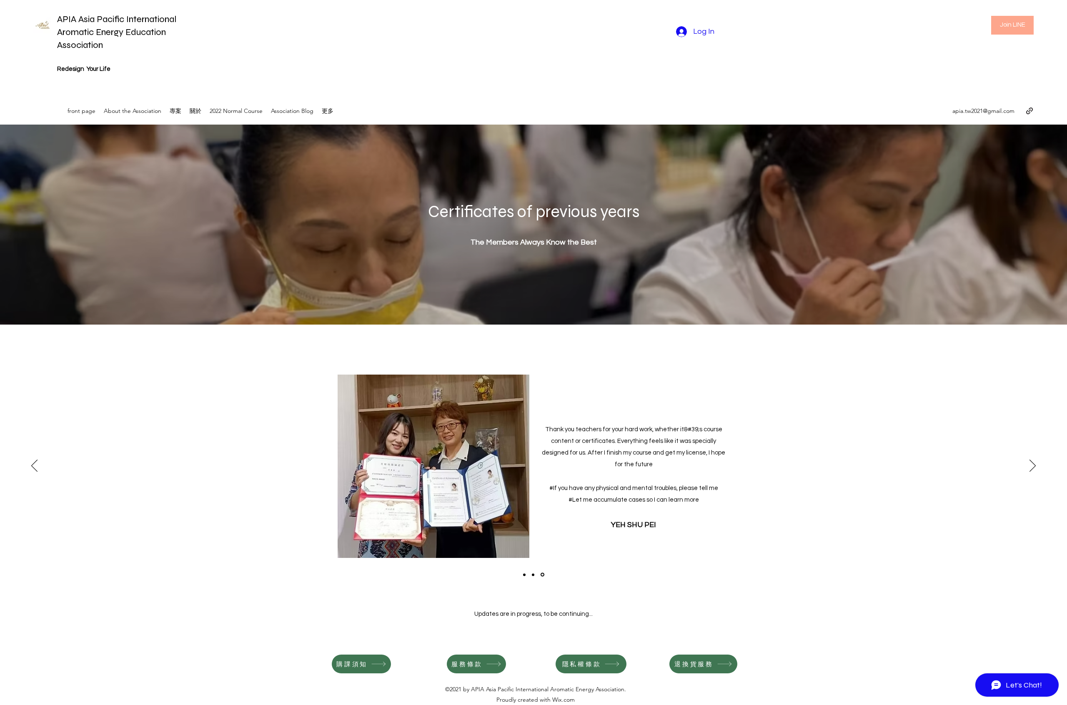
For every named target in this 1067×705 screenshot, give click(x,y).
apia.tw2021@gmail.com (983, 111)
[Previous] (34, 466)
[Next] (1032, 466)
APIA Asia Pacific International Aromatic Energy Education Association (116, 32)
